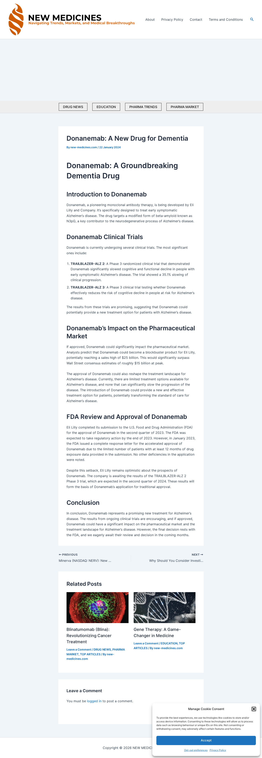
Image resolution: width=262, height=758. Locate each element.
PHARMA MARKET (185, 107)
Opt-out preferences (196, 750)
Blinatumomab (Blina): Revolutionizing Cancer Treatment (89, 635)
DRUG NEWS (73, 107)
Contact (196, 19)
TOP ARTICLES (90, 654)
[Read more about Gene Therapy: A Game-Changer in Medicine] (165, 607)
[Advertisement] (131, 70)
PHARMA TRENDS (143, 107)
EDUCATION (106, 107)
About (150, 19)
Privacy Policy (218, 750)
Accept (206, 740)
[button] (254, 709)
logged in (94, 701)
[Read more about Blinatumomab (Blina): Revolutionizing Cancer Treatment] (98, 607)
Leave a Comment (79, 649)
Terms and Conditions (226, 19)
